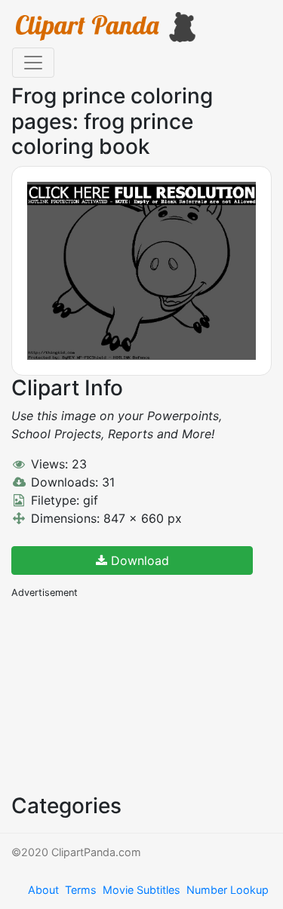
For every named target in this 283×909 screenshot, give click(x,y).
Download (138, 560)
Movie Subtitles (141, 889)
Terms (81, 889)
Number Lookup (227, 889)
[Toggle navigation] (33, 63)
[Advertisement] (124, 694)
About (43, 889)
